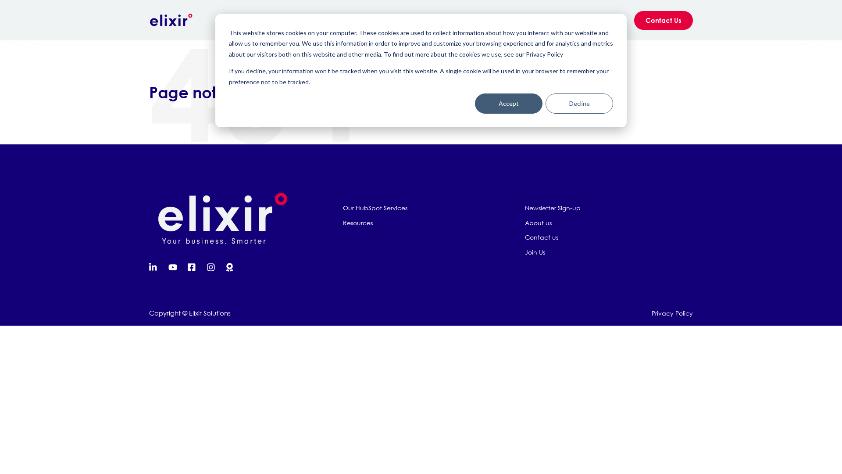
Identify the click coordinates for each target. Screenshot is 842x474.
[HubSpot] (230, 267)
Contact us (541, 237)
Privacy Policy (672, 313)
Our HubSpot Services (375, 208)
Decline (579, 103)
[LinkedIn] (153, 267)
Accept (509, 103)
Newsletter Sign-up (553, 208)
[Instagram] (211, 267)
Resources (358, 222)
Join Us (535, 252)
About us (538, 222)
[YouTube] (172, 267)
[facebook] (192, 267)
